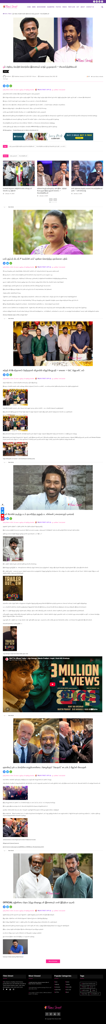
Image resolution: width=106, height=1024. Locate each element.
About (83, 7)
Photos (58, 7)
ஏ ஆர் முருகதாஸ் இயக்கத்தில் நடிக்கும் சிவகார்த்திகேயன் (21, 146)
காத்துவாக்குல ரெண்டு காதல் (88, 983)
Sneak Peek (57, 989)
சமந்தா (93, 990)
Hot (78, 7)
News (34, 7)
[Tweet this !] (7, 86)
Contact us (90, 7)
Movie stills (68, 987)
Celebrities (50, 7)
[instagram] (2, 519)
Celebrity (56, 984)
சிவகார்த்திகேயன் (23, 155)
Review (67, 982)
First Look (71, 7)
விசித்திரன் (84, 986)
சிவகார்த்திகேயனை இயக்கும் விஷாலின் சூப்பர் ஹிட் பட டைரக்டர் (50, 146)
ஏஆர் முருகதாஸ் (13, 155)
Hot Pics (56, 992)
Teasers (67, 984)
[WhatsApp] (10, 86)
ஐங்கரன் (91, 986)
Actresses (57, 987)
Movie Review (41, 7)
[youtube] (2, 515)
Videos (64, 7)
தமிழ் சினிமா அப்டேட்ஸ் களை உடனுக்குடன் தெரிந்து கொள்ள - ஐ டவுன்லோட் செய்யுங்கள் (34, 89)
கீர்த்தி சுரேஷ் (84, 993)
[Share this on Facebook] (4, 86)
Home (29, 7)
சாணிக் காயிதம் (85, 990)
